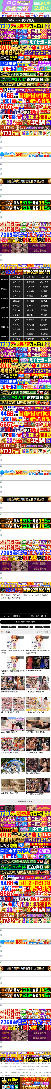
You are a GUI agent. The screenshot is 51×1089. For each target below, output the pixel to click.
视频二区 (5, 289)
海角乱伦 (30, 329)
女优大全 (30, 320)
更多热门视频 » (43, 632)
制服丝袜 (30, 291)
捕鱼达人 (16, 306)
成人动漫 (44, 282)
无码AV (5, 318)
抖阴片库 (5, 327)
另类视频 (44, 291)
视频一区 (5, 279)
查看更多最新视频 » (25, 801)
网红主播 (30, 277)
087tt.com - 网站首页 (21, 20)
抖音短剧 (16, 315)
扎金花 (30, 310)
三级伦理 (16, 287)
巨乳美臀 (44, 287)
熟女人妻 (30, 325)
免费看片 (5, 337)
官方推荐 (5, 308)
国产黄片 (16, 325)
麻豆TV (30, 315)
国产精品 (16, 277)
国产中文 (16, 334)
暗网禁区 (16, 329)
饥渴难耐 (30, 296)
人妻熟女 (16, 291)
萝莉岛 (44, 320)
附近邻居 (16, 296)
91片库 (16, 320)
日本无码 (44, 277)
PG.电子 (42, 627)
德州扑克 (44, 306)
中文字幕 (30, 287)
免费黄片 (44, 325)
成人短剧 (44, 334)
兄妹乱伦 (30, 334)
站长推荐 (5, 298)
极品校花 (16, 339)
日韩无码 (44, 339)
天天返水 (44, 310)
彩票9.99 (16, 310)
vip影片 (8, 627)
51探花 (44, 315)
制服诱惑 (44, 329)
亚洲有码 (16, 282)
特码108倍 (25, 627)
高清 (33, 616)
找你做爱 (44, 296)
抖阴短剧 (30, 339)
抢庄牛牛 (30, 306)
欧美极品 (30, 282)
